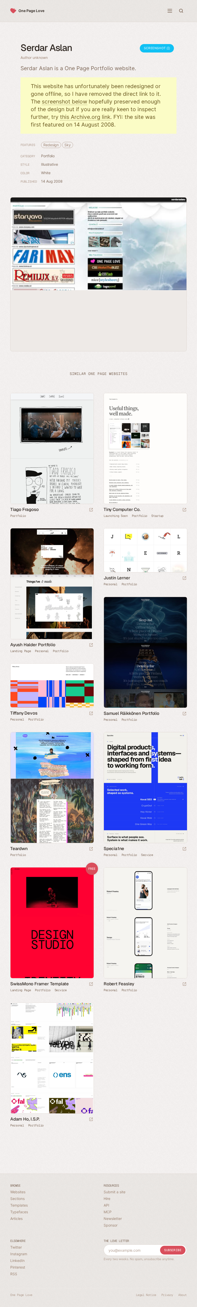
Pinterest (17, 1267)
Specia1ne (114, 848)
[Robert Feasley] (145, 922)
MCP (108, 1212)
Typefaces (19, 1212)
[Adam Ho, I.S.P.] (51, 1058)
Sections (17, 1198)
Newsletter (113, 1218)
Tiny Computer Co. (122, 509)
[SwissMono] (51, 922)
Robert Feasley (119, 984)
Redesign (51, 145)
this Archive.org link (85, 117)
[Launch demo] (91, 984)
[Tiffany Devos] (51, 685)
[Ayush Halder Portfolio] (51, 583)
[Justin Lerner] (145, 550)
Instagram (18, 1254)
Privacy (167, 1295)
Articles (16, 1218)
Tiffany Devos (23, 713)
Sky (67, 145)
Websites (17, 1192)
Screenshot (155, 48)
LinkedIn (17, 1260)
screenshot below (64, 101)
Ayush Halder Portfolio (32, 644)
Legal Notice (146, 1295)
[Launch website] (91, 510)
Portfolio (48, 156)
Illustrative (49, 164)
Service (147, 854)
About (182, 1295)
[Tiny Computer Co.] (145, 448)
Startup (157, 515)
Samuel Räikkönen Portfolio (131, 713)
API (106, 1205)
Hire (107, 1198)
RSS (13, 1274)
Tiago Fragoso (24, 509)
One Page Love (31, 10)
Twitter (16, 1247)
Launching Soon (116, 515)
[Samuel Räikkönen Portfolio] (145, 652)
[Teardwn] (51, 787)
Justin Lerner (117, 578)
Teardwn (19, 848)
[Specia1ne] (145, 787)
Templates (19, 1205)
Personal (42, 651)
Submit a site (114, 1192)
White (46, 173)
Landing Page (20, 651)
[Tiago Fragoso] (51, 448)
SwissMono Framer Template (39, 984)
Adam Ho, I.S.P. (25, 1119)
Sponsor (110, 1225)
